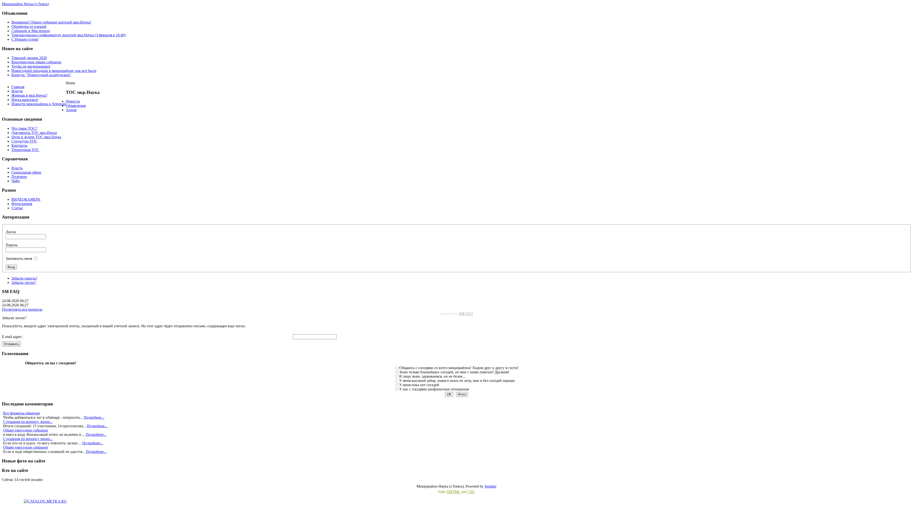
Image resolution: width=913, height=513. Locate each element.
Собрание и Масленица (30, 31)
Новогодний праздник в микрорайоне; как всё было (53, 71)
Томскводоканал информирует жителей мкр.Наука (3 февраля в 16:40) (68, 35)
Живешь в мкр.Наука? (29, 95)
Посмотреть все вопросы (22, 309)
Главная (17, 87)
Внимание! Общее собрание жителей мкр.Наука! (51, 22)
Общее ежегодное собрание (25, 430)
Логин (11, 232)
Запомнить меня (19, 258)
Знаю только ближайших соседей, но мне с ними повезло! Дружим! (454, 372)
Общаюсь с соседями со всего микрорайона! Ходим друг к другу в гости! (459, 368)
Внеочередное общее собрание (36, 62)
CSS (470, 492)
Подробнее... (94, 417)
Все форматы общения (21, 413)
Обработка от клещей (28, 26)
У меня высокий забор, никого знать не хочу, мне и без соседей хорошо (457, 381)
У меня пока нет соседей (419, 385)
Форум (17, 91)
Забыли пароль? (24, 278)
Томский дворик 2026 (29, 58)
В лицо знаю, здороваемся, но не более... (432, 376)
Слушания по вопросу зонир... (28, 422)
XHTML (453, 492)
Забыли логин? (23, 282)
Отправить (11, 344)
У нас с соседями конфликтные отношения (434, 389)
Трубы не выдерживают (30, 66)
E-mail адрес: (12, 337)
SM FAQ (466, 314)
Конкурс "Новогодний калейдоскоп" (41, 75)
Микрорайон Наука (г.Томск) (25, 4)
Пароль (12, 245)
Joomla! (490, 486)
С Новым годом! (25, 39)
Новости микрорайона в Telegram (38, 104)
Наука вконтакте (24, 100)
